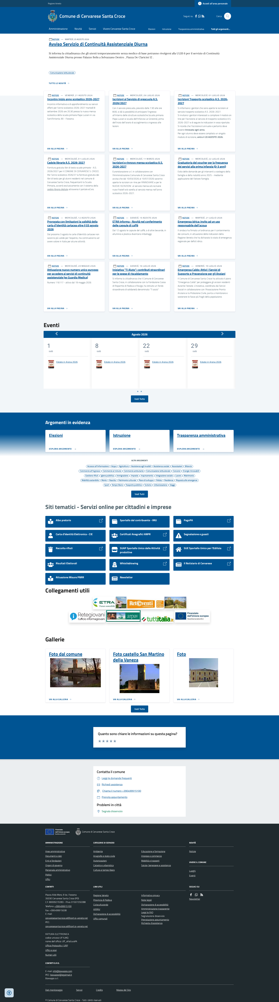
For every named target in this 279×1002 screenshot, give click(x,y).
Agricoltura (124, 466)
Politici (48, 874)
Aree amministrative (55, 851)
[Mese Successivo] (222, 333)
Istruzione (166, 29)
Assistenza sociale (161, 466)
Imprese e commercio (151, 856)
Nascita (112, 480)
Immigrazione (122, 475)
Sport (106, 485)
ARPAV (96, 909)
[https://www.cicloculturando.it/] (175, 603)
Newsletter (194, 899)
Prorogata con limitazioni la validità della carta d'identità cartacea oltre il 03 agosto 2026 (72, 225)
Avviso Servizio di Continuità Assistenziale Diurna (98, 44)
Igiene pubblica (107, 475)
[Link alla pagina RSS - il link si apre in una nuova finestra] (203, 16)
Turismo (147, 485)
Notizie (192, 851)
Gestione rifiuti (91, 475)
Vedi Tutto (139, 399)
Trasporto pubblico (134, 485)
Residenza (168, 480)
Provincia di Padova (102, 900)
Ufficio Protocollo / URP (56, 945)
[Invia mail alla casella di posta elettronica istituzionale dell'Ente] (66, 918)
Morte (104, 480)
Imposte (134, 475)
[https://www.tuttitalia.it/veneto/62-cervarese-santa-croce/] (157, 619)
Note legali (146, 900)
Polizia (159, 480)
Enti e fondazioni (53, 860)
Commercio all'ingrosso (90, 471)
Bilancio (188, 466)
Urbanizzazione (160, 485)
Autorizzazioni (100, 860)
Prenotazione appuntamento (155, 919)
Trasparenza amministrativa (191, 29)
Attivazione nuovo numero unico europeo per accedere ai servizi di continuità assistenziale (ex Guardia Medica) (72, 274)
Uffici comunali (100, 918)
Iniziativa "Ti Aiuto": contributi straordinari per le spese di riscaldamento (138, 272)
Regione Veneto (54, 3)
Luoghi (192, 871)
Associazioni (177, 466)
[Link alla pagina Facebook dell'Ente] (191, 895)
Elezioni (151, 29)
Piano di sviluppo (146, 480)
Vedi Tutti (139, 494)
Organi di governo (53, 865)
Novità (78, 29)
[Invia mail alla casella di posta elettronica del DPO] (62, 971)
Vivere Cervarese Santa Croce (119, 29)
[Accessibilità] (9, 992)
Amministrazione (58, 29)
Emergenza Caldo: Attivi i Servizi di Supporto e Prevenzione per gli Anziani (201, 272)
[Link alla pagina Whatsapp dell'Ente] (196, 895)
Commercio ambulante (134, 471)
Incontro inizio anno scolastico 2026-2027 (73, 99)
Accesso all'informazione (98, 466)
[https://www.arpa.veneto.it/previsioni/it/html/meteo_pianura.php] (123, 616)
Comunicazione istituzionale (158, 471)
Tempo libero (117, 485)
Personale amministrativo (57, 870)
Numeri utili (50, 955)
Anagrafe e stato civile (104, 856)
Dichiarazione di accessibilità (106, 914)
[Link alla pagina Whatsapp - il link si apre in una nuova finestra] (199, 16)
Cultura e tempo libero (104, 870)
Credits (99, 990)
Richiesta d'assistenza (151, 923)
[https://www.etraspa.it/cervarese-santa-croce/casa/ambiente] (104, 603)
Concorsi (176, 471)
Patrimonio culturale (127, 480)
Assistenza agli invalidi (141, 466)
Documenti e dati (53, 856)
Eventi (192, 875)
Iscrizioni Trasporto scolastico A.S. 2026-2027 (203, 101)
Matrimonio (189, 475)
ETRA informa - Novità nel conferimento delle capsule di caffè (137, 223)
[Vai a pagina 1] (137, 391)
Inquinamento (147, 475)
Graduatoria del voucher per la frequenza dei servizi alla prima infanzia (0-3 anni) (203, 164)
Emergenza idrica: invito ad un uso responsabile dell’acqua (199, 223)
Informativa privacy (150, 895)
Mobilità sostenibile (90, 480)
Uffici (47, 879)
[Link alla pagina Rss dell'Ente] (201, 895)
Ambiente (98, 851)
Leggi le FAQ (147, 912)
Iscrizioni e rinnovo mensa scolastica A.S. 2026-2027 (137, 164)
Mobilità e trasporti (150, 860)
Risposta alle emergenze (186, 480)
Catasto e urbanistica (103, 865)
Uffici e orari (51, 950)
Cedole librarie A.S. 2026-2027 (66, 163)
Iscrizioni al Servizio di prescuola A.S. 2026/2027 (135, 101)
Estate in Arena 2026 (67, 362)
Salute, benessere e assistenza (156, 865)
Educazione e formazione (153, 851)
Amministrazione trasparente (155, 908)
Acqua (114, 466)
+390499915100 (62, 906)
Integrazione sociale (164, 475)
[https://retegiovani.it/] (87, 617)
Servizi (92, 29)
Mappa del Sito (123, 990)
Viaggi (172, 485)
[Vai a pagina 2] (141, 391)
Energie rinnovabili (191, 471)
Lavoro (178, 475)
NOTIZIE (55, 39)
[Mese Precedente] (56, 333)
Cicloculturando (100, 904)
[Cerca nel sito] (226, 16)
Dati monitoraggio (53, 990)
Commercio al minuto (112, 471)
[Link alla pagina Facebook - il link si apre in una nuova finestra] (196, 16)
